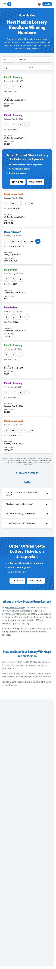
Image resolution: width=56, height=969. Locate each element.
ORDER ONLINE (35, 182)
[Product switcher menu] (5, 4)
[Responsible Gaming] (39, 4)
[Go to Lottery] (9, 4)
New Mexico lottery (15, 607)
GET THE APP (17, 182)
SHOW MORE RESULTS (27, 473)
